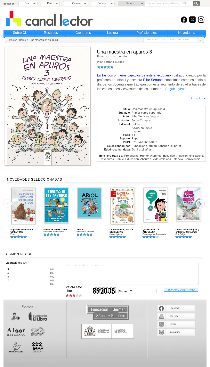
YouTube (174, 316)
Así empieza (197, 98)
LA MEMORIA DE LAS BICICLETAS (121, 230)
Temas (130, 3)
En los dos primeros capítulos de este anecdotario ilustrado (140, 75)
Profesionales (147, 32)
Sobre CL (20, 32)
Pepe (12, 234)
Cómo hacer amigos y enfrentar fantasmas (187, 230)
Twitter (173, 324)
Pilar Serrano (153, 80)
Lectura (112, 32)
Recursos (51, 32)
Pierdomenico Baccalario (154, 234)
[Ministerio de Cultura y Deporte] (107, 331)
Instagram (175, 332)
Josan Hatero (116, 234)
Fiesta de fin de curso (55, 229)
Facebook (175, 308)
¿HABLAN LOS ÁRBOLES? (151, 230)
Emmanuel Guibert (85, 232)
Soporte (102, 3)
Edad (27, 3)
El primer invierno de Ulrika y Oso (21, 230)
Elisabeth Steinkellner (53, 232)
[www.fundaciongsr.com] (107, 312)
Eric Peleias (181, 234)
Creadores (83, 32)
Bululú (136, 124)
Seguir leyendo (176, 89)
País (49, 3)
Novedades (186, 32)
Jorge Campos (141, 120)
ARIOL (80, 229)
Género (76, 3)
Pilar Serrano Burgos (110, 61)
